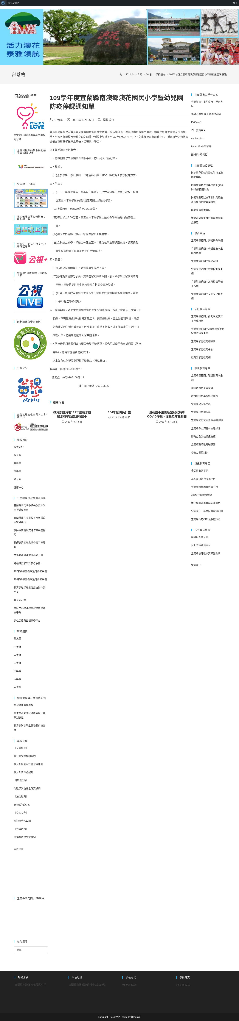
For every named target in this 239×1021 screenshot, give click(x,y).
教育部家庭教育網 (201, 357)
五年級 (17, 679)
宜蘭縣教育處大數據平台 (204, 486)
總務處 (17, 471)
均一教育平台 (198, 130)
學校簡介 (108, 119)
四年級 (17, 671)
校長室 (17, 455)
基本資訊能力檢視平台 (203, 478)
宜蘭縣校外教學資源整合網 (205, 553)
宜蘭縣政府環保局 (201, 412)
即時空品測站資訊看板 (203, 436)
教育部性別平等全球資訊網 (28, 764)
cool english (197, 138)
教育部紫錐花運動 (23, 772)
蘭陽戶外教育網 (199, 537)
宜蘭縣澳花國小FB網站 (30, 898)
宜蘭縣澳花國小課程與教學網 (207, 240)
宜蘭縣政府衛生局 (201, 404)
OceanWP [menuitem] (13, 2)
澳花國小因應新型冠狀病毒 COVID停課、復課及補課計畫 (167, 414)
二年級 (17, 654)
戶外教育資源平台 (201, 545)
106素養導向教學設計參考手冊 (30, 579)
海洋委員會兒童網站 (25, 837)
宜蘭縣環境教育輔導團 (203, 444)
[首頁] (121, 74)
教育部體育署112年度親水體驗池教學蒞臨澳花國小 (72, 414)
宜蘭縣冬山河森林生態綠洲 (205, 428)
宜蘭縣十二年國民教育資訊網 (207, 511)
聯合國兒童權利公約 (25, 756)
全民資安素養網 (199, 470)
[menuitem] (3, 3)
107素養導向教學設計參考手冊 (30, 571)
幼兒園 (17, 479)
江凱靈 (59, 119)
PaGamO (196, 122)
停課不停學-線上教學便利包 (206, 114)
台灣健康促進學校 (23, 705)
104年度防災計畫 (119, 412)
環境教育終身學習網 (202, 388)
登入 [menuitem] (235, 2)
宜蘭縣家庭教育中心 (202, 349)
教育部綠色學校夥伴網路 (204, 396)
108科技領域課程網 (201, 494)
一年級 (17, 646)
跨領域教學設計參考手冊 (27, 563)
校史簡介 (19, 446)
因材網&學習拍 (199, 154)
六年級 (17, 687)
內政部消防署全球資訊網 (27, 788)
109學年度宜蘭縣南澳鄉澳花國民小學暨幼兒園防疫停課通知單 (202, 74)
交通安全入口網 (22, 820)
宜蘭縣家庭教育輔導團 (203, 341)
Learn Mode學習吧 (201, 146)
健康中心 (19, 487)
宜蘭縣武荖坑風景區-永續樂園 (207, 420)
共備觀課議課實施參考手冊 (28, 555)
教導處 (17, 463)
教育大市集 (20, 600)
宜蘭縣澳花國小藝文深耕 (204, 260)
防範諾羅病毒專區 (201, 210)
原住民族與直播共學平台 (27, 620)
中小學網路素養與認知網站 (205, 503)
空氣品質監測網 (199, 452)
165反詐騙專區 (22, 804)
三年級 (17, 662)
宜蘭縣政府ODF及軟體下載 (206, 519)
